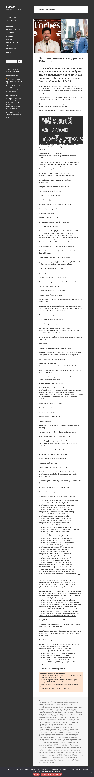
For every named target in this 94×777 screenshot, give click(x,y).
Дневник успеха (61, 747)
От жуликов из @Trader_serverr (63, 620)
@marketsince (42, 719)
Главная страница (11, 17)
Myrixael (70, 736)
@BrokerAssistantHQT (44, 707)
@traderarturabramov (63, 726)
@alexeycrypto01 (73, 702)
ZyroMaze (77, 739)
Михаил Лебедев (56, 754)
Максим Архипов (43, 752)
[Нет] (92, 772)
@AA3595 (52, 702)
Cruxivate (70, 731)
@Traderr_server (74, 726)
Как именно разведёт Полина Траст (51, 677)
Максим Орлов (52, 752)
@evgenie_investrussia (76, 712)
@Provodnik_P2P (43, 724)
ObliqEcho (53, 737)
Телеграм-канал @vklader (10, 33)
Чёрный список (43, 702)
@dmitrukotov (48, 712)
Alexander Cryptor (73, 729)
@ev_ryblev (42, 714)
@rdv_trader (51, 724)
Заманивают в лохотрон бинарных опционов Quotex (57, 615)
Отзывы (78, 701)
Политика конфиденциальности (51, 774)
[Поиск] (20, 61)
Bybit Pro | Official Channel (61, 731)
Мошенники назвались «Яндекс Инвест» (53, 673)
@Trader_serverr (52, 727)
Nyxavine (47, 737)
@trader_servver (72, 727)
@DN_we (55, 712)
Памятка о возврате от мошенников (12, 25)
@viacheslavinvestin (55, 729)
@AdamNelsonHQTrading (61, 702)
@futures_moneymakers (57, 714)
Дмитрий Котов (43, 747)
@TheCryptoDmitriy (44, 726)
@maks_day (75, 717)
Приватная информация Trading (60, 757)
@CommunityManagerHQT (57, 707)
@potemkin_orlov (74, 722)
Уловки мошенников (64, 760)
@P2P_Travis (60, 722)
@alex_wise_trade (52, 704)
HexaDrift (62, 734)
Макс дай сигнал (75, 750)
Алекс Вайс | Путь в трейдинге (66, 741)
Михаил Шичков (66, 754)
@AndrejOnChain (61, 704)
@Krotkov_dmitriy (47, 717)
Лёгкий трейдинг (57, 750)
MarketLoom (42, 736)
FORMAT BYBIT (42, 734)
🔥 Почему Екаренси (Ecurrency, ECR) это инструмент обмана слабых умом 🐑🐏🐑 (14, 80)
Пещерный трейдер (57, 755)
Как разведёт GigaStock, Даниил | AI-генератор (13, 94)
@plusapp (66, 722)
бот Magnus (54, 744)
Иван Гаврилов (54, 749)
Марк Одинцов (61, 752)
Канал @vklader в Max (12, 42)
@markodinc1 (50, 719)
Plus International (66, 737)
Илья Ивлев (62, 749)
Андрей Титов (63, 742)
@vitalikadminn (64, 729)
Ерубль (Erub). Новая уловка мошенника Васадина (13, 74)
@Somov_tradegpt (68, 724)
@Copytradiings (69, 707)
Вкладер (51, 701)
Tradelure (59, 739)
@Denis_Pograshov (77, 711)
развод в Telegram (56, 759)
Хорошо (36, 774)
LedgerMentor (69, 734)
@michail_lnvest (64, 721)
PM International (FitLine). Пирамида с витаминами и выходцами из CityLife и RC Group (14, 115)
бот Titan (67, 744)
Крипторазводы (60, 701)
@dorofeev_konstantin (63, 712)
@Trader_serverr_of (62, 727)
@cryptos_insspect (53, 709)
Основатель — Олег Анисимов (11, 51)
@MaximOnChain (64, 719)
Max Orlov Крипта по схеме (60, 736)
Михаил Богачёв (47, 754)
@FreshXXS (48, 714)
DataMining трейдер (62, 732)
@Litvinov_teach (57, 717)
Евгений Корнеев (71, 747)
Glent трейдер (55, 734)
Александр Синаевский (53, 742)
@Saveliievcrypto (58, 724)
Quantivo (41, 739)
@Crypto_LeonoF (43, 711)
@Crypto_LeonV (52, 711)
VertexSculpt (71, 739)
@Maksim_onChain (66, 717)
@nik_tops (47, 722)
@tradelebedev (53, 726)
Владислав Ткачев (52, 746)
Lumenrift (75, 734)
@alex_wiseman (43, 704)
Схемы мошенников (66, 759)
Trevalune (65, 739)
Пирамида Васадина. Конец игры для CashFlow (13, 90)
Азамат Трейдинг (53, 741)
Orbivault (58, 737)
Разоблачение (52, 158)
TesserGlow (47, 739)
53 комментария (49, 762)
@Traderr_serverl (43, 727)
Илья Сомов (69, 749)
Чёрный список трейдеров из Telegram (61, 59)
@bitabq (72, 706)
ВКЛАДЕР (10, 7)
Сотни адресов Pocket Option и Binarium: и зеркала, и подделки (60, 675)
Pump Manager (75, 737)
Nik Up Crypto (76, 736)
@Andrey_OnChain (43, 706)
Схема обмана (69, 169)
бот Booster (48, 744)
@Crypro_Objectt (78, 707)
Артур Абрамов (72, 742)
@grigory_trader (77, 714)
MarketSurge (49, 736)
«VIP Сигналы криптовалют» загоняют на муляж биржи (58, 680)
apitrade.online (42, 731)
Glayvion (49, 734)
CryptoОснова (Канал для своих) (47, 732)
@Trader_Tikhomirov (44, 729)
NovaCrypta (42, 737)
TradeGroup (53, 739)
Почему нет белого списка (13, 29)
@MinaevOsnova (72, 721)
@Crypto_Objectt (60, 711)
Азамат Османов (43, 741)
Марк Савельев (70, 752)
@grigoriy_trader (68, 714)
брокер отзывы (43, 746)
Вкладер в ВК (9, 39)
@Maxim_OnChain (74, 719)
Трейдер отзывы (54, 760)
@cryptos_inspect (43, 709)
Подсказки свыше (68, 755)
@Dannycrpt (68, 711)
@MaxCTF (56, 719)
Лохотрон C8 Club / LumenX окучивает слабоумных (13, 70)
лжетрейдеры (66, 750)
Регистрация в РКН (11, 48)
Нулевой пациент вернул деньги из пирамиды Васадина (13, 108)
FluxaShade (76, 732)
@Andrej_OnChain (71, 704)
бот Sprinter (61, 744)
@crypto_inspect (62, 709)
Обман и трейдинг (70, 701)
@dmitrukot (42, 712)
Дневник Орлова (52, 747)
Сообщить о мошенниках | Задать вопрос (13, 21)
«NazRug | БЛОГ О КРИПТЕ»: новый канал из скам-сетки (58, 682)
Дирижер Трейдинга (72, 746)
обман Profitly (48, 755)
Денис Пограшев (62, 746)
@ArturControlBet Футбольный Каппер (59, 706)
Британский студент (75, 744)
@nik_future (42, 722)
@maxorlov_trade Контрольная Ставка (49, 721)
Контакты (8, 45)
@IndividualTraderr (57, 716)
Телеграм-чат (9, 36)
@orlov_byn (54, 722)
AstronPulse (50, 731)
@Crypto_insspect (71, 709)
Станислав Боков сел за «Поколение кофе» (13, 86)
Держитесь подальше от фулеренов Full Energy (13, 99)
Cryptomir (76, 731)
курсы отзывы (48, 750)
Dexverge (70, 732)
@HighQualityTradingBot (45, 716)
